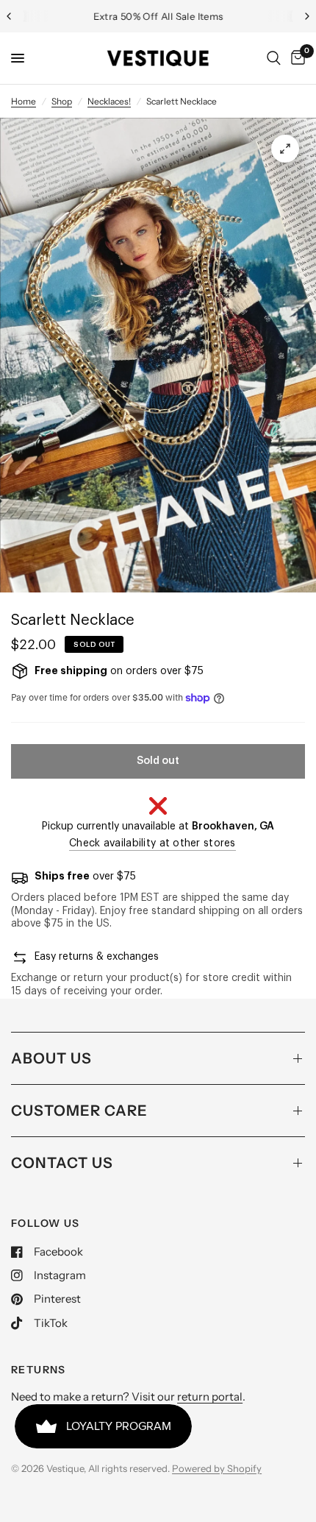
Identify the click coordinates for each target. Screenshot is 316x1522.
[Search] (274, 58)
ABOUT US (51, 1058)
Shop (61, 101)
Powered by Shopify (217, 1468)
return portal (210, 1397)
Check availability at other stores (152, 843)
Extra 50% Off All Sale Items (158, 16)
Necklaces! (109, 101)
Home (23, 101)
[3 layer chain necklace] (285, 149)
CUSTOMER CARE (79, 1110)
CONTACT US (62, 1163)
